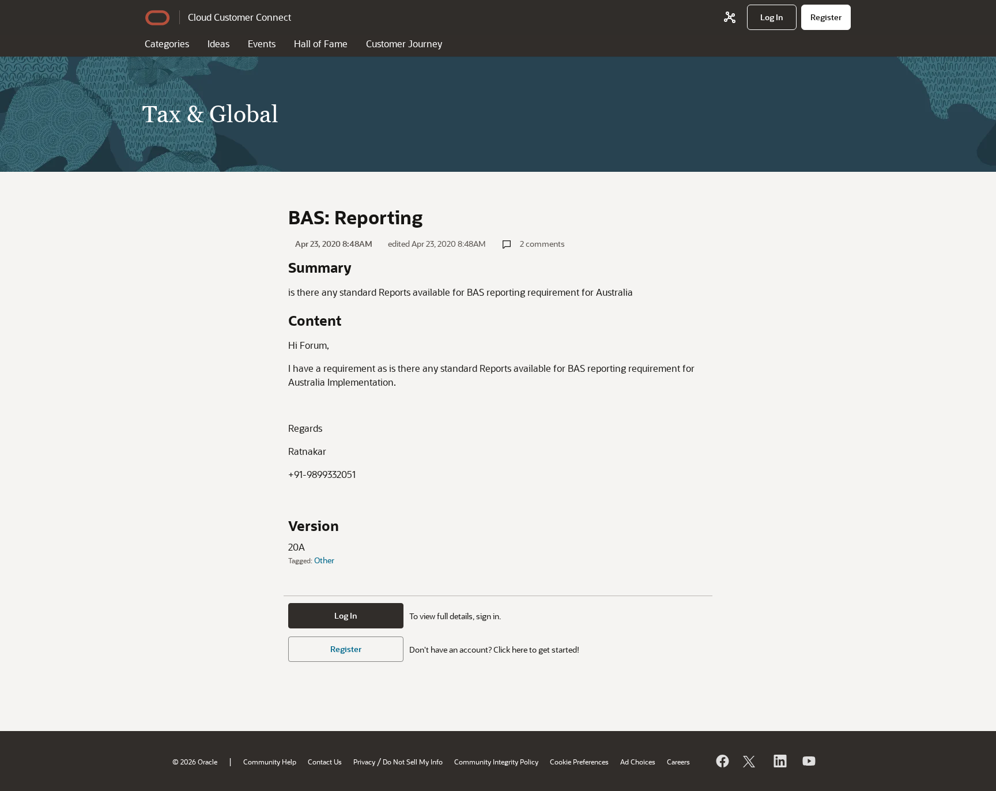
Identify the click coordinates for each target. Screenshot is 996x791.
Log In (345, 615)
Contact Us (325, 761)
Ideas (218, 43)
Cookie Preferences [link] (579, 761)
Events (262, 43)
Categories (167, 43)
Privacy (364, 761)
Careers (678, 761)
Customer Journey (404, 43)
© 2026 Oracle (194, 761)
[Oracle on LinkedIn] (779, 761)
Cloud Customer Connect (239, 17)
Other (324, 560)
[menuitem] (772, 17)
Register (345, 648)
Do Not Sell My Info (413, 761)
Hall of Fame (321, 43)
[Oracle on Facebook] (721, 761)
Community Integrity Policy (496, 761)
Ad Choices (637, 761)
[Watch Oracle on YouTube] (808, 761)
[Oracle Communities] (730, 17)
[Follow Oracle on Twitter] (750, 761)
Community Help (269, 761)
